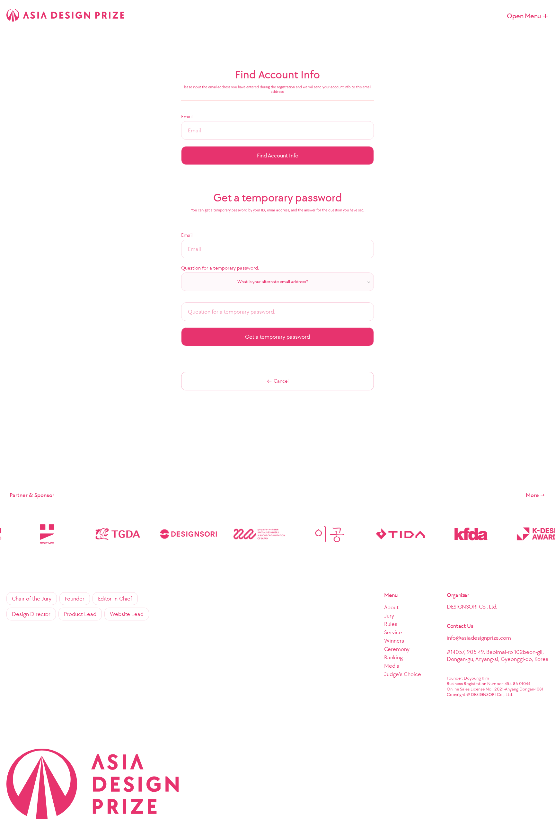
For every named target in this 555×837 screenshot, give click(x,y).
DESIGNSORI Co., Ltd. (472, 606)
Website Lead (127, 614)
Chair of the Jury (31, 598)
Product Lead (80, 614)
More (532, 495)
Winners (394, 640)
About (391, 607)
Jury (389, 615)
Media (392, 665)
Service (393, 632)
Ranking (393, 657)
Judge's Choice (402, 674)
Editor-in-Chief (115, 598)
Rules (390, 624)
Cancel (281, 381)
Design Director (31, 614)
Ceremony (397, 649)
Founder (74, 598)
